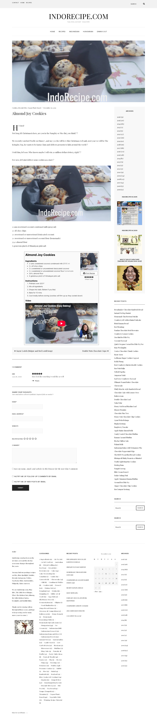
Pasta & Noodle (49, 657)
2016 (118, 152)
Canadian (42, 577)
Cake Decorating (45, 574)
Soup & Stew (56, 680)
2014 (118, 158)
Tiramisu (42, 694)
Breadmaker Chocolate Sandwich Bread (128, 310)
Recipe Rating (17, 439)
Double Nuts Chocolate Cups (94, 351)
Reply (37, 381)
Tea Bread (51, 688)
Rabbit (59, 668)
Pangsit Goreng (119, 469)
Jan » (100, 591)
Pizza (43, 663)
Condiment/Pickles (56, 582)
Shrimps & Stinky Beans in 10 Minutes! (128, 458)
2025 (118, 120)
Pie (57, 660)
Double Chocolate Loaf (122, 399)
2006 (119, 186)
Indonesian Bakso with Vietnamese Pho (128, 448)
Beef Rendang (119, 327)
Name (14, 402)
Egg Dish (52, 597)
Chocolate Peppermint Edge (124, 451)
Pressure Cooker (45, 668)
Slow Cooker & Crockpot (48, 677)
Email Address (18, 414)
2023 (118, 127)
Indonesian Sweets (48, 637)
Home (22, 3)
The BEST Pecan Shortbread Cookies (127, 455)
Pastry (41, 660)
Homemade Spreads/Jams (49, 623)
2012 (118, 165)
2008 (119, 179)
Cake (53, 571)
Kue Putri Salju (119, 368)
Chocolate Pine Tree (121, 413)
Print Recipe (90, 273)
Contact (15, 3)
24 (99, 583)
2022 (118, 131)
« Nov (96, 591)
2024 (118, 124)
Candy (53, 577)
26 (106, 583)
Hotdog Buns (119, 465)
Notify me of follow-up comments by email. (35, 476)
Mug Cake (45, 651)
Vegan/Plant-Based (34, 108)
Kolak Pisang (118, 361)
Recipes (29, 3)
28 (113, 583)
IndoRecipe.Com (78, 16)
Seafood (54, 674)
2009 (119, 176)
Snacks (43, 680)
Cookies (15, 108)
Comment (15, 445)
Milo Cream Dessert (121, 472)
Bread (51, 568)
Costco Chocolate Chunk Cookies (126, 351)
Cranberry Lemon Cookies (123, 334)
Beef (41, 568)
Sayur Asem (118, 355)
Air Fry (57, 559)
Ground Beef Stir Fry (121, 482)
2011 (118, 169)
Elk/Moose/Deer (45, 600)
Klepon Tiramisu (120, 410)
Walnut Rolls (118, 444)
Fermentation (44, 602)
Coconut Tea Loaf (120, 341)
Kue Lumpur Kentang (122, 489)
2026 (118, 117)
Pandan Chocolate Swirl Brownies (126, 330)
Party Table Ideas (55, 654)
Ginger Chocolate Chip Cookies (125, 486)
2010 (119, 172)
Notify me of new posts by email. (30, 481)
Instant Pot (43, 640)
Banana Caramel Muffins (123, 437)
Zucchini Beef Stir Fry (122, 337)
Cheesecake (55, 579)
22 (116, 578)
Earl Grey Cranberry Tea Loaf (125, 379)
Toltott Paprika (119, 372)
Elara (13, 713)
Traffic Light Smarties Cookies (125, 462)
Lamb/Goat (48, 642)
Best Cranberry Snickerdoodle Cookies (128, 365)
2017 (118, 148)
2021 (118, 134)
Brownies (43, 571)
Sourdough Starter (51, 683)
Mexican (57, 645)
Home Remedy (57, 614)
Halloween (43, 614)
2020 (119, 138)
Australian (59, 562)
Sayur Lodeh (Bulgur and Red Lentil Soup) (34, 351)
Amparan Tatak (120, 375)
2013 (118, 162)
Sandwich (42, 674)
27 (109, 583)
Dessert (58, 585)
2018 (118, 145)
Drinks (54, 591)
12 (106, 574)
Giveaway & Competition (48, 611)
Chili (42, 582)
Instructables (58, 640)
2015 (118, 155)
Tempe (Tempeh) (45, 691)
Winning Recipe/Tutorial (53, 700)
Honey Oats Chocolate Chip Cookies (127, 417)
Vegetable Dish (55, 697)
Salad (53, 671)
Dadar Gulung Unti (121, 475)
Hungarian (88, 31)
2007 (119, 183)
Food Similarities (47, 605)
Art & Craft (45, 562)
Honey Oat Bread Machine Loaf (125, 406)
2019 (118, 141)
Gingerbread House (46, 608)
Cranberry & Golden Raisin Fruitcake (127, 320)
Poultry (54, 666)
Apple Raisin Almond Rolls (123, 431)
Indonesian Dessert (48, 631)
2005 (119, 190)
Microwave (45, 648)
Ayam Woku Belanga (121, 420)
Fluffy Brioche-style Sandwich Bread (127, 389)
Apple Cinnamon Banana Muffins (126, 479)
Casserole (43, 579)
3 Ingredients (44, 559)
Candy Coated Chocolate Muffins (126, 434)
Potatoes (42, 666)
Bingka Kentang (120, 424)
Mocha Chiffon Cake (121, 441)
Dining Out (102, 31)
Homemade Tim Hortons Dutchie (126, 317)
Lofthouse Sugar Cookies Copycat (126, 358)
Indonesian (74, 31)
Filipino (57, 602)
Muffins (57, 648)
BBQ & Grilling (49, 565)
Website (15, 426)
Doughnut (43, 591)
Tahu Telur (118, 403)
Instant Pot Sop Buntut (122, 313)
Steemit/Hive (22, 108)
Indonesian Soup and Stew (49, 634)
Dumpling (43, 594)
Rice (44, 671)
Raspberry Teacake (121, 427)
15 (116, 574)
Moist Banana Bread (121, 323)
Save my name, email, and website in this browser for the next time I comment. (46, 469)
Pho (50, 660)
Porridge (53, 663)
